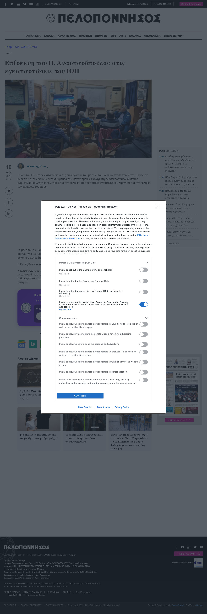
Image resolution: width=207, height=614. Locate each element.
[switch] (143, 270)
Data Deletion (85, 407)
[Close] (159, 207)
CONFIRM (80, 396)
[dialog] (103, 307)
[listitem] (103, 262)
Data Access (103, 407)
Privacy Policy (122, 407)
